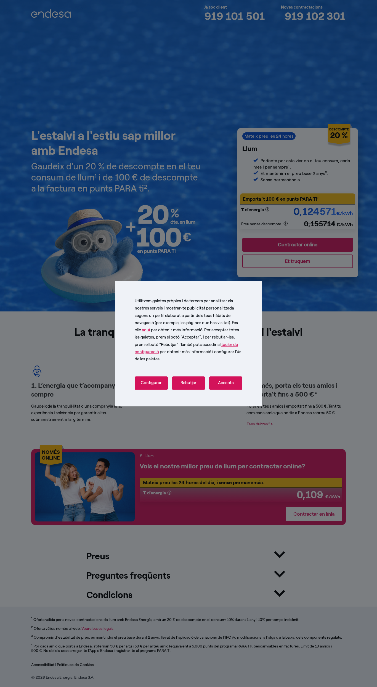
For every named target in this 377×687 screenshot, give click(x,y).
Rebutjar (188, 383)
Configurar (151, 383)
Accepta (226, 383)
